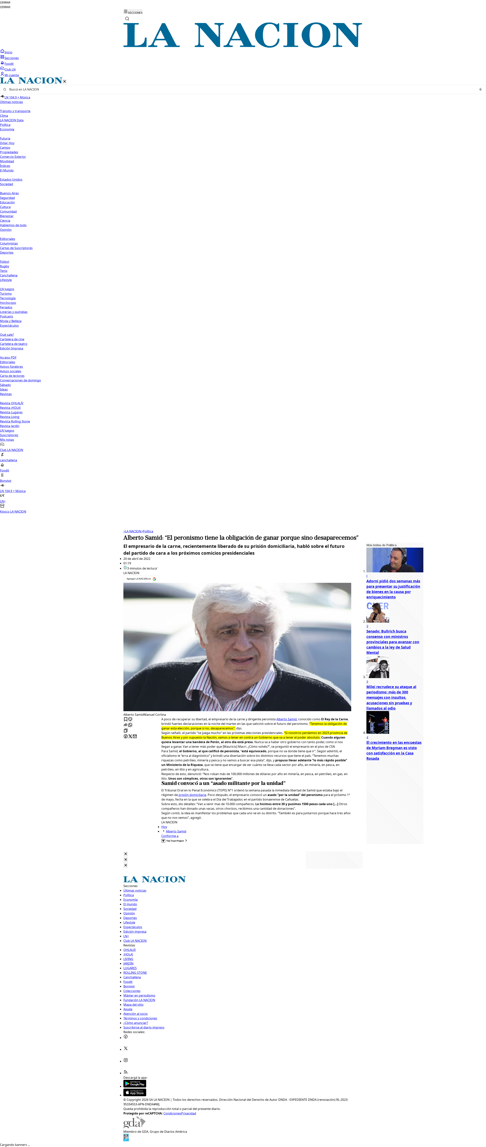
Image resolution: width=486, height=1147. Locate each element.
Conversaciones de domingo (20, 380)
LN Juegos (7, 289)
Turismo (6, 294)
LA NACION (132, 531)
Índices (5, 166)
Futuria (5, 138)
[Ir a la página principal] (243, 46)
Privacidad (188, 1113)
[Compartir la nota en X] (130, 736)
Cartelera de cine (12, 339)
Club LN (10, 69)
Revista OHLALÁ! (11, 403)
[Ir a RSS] (125, 1073)
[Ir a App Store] (134, 1095)
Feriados (6, 307)
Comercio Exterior (13, 157)
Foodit (9, 64)
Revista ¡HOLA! (10, 408)
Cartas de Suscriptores (16, 248)
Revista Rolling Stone (15, 421)
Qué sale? (7, 335)
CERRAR (5, 2)
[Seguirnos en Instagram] (125, 1061)
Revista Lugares (11, 412)
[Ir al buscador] (127, 18)
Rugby (4, 266)
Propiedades (9, 152)
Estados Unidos (11, 179)
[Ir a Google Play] (134, 1086)
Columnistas (9, 243)
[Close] (125, 854)
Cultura (5, 207)
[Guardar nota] (125, 719)
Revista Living (9, 417)
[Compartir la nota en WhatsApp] (130, 725)
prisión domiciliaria (192, 795)
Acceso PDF (8, 357)
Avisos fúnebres (11, 367)
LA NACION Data (12, 120)
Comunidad (8, 211)
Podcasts (6, 316)
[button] (243, 295)
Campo (5, 147)
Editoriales (7, 239)
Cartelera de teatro (13, 344)
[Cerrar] (64, 81)
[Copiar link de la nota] (125, 730)
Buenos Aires (9, 193)
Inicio (8, 52)
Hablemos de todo (13, 225)
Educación (7, 202)
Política (147, 531)
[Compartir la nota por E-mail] (135, 736)
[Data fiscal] (126, 1140)
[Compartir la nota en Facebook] (125, 736)
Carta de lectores (12, 376)
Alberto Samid (286, 719)
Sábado (5, 385)
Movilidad (7, 161)
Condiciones (172, 1113)
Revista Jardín (9, 426)
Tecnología (8, 298)
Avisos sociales (10, 371)
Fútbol (4, 262)
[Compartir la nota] (125, 725)
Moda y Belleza (10, 321)
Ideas (4, 389)
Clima (4, 116)
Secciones (12, 58)
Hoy (164, 827)
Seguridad (7, 198)
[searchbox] (241, 89)
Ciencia (5, 220)
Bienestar (7, 216)
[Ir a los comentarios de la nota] (130, 719)
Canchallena (8, 275)
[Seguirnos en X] (125, 1049)
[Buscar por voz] (480, 89)
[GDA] (134, 1127)
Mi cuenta (12, 75)
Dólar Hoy (7, 143)
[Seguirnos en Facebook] (125, 1038)
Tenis (3, 271)
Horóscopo (8, 303)
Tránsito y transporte (15, 111)
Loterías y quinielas (14, 312)
